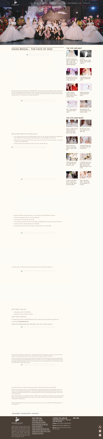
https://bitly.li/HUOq (23, 321)
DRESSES (44, 3)
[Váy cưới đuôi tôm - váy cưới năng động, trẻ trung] (85, 174)
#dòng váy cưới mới (38, 433)
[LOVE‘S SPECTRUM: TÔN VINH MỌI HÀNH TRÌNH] (85, 53)
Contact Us (86, 3)
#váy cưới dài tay (43, 424)
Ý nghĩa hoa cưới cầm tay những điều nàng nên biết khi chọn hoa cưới (85, 165)
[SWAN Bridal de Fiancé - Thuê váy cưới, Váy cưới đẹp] (15, 3)
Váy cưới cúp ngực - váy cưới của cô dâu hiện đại (71, 147)
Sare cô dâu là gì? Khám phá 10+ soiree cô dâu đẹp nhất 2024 (72, 131)
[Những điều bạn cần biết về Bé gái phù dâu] (72, 156)
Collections (52, 3)
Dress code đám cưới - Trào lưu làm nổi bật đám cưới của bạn (71, 182)
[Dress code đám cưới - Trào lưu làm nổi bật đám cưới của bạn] (72, 174)
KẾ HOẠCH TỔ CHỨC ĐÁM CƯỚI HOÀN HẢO (85, 111)
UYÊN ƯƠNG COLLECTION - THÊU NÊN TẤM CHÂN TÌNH (71, 94)
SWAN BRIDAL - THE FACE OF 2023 (85, 94)
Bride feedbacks (72, 3)
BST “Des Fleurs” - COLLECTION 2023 (71, 111)
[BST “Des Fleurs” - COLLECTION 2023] (72, 103)
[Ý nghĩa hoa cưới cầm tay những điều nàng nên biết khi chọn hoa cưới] (85, 156)
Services (38, 3)
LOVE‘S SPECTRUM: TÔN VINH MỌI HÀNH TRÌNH (85, 61)
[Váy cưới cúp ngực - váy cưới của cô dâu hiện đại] (72, 140)
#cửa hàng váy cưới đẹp (39, 422)
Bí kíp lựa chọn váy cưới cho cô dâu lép (85, 130)
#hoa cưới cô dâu (45, 431)
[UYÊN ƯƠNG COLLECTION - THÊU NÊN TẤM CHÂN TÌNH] (72, 87)
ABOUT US (32, 3)
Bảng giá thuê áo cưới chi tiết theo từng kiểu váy (72, 78)
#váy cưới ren (36, 431)
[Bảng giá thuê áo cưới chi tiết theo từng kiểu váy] (72, 71)
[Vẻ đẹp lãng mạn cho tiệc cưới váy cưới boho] (85, 140)
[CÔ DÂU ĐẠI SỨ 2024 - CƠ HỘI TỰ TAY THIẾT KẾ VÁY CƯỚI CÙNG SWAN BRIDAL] (72, 53)
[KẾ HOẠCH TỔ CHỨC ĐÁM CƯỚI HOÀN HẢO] (85, 103)
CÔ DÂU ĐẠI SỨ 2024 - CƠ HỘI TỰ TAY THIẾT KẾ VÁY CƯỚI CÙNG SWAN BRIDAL (72, 61)
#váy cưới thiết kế (16, 413)
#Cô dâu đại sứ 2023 (26, 413)
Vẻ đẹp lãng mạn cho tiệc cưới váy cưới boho (85, 147)
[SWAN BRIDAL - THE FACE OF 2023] (85, 87)
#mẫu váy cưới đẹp (37, 420)
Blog (79, 3)
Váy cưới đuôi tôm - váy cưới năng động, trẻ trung (85, 182)
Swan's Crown (62, 3)
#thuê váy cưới (45, 429)
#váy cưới (35, 424)
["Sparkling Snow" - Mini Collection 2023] (85, 71)
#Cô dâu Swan (35, 413)
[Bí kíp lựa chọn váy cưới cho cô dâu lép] (85, 123)
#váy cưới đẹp (36, 429)
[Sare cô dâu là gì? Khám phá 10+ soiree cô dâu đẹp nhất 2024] (72, 123)
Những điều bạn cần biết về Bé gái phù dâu (71, 163)
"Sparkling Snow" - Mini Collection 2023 (85, 78)
